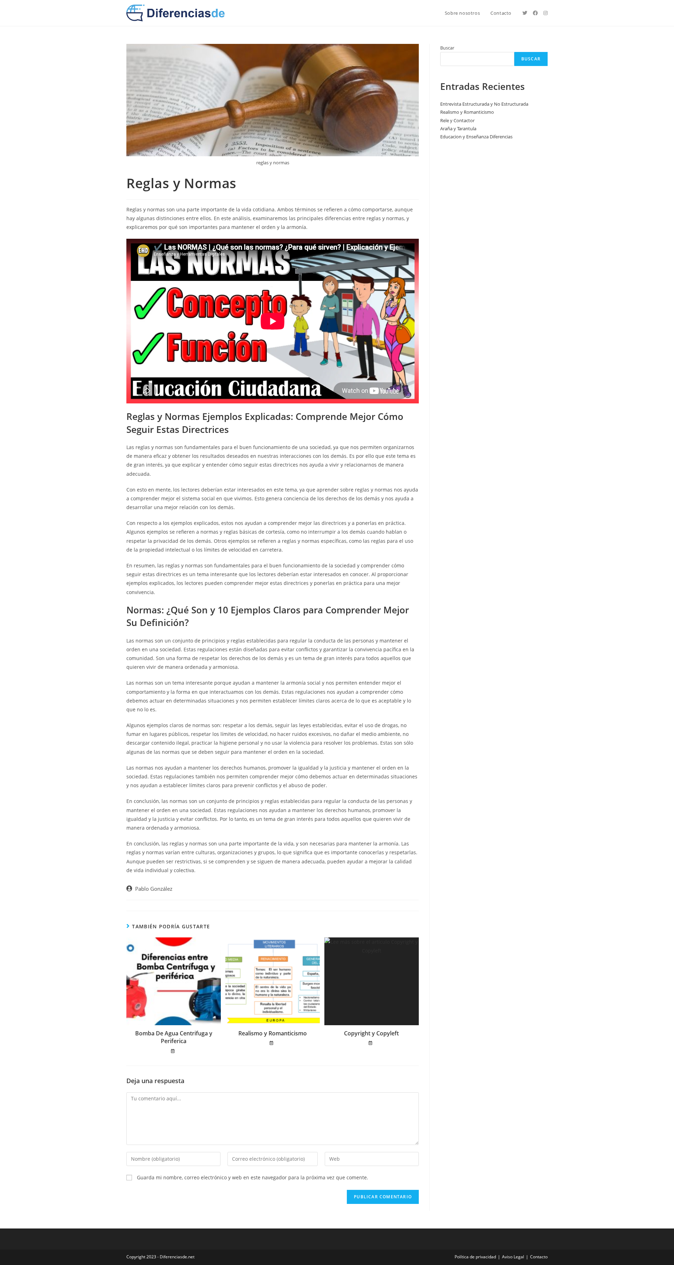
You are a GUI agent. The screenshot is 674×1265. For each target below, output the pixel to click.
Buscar (447, 48)
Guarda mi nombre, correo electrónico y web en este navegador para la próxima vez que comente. (252, 1177)
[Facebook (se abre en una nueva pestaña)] (535, 13)
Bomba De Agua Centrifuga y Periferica (173, 1037)
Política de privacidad (475, 1257)
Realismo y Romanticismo (272, 1033)
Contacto (539, 1257)
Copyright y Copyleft (371, 1033)
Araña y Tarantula (458, 128)
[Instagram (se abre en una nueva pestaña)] (545, 13)
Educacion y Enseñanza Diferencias (476, 136)
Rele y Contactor (457, 120)
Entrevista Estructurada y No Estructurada (484, 104)
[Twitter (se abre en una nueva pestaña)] (525, 13)
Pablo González (153, 888)
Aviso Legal (513, 1257)
